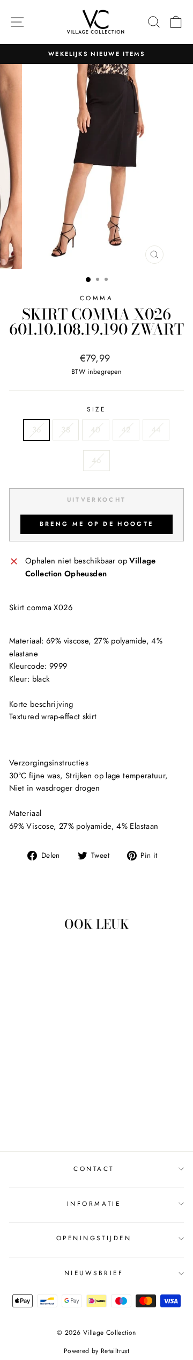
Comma (97, 297)
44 (156, 430)
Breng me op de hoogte (96, 523)
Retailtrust (115, 1351)
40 (96, 430)
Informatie (94, 1203)
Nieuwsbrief (94, 1272)
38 (65, 430)
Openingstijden (93, 1237)
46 (96, 460)
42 (126, 430)
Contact (93, 1168)
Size (96, 409)
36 (36, 430)
